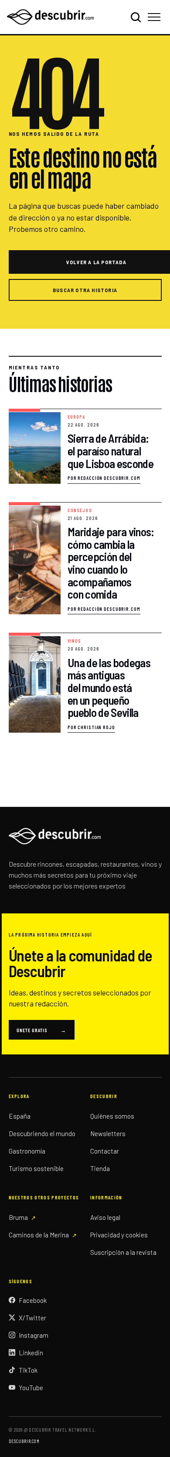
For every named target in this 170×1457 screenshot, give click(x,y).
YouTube (31, 1388)
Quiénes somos (112, 1116)
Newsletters (108, 1133)
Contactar (104, 1151)
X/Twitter (32, 1318)
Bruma (18, 1217)
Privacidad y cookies (119, 1235)
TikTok (28, 1370)
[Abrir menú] (155, 17)
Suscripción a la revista (123, 1252)
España (20, 1116)
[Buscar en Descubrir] (135, 17)
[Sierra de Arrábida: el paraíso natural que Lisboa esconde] (85, 446)
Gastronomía (27, 1151)
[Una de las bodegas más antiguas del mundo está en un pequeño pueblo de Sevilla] (85, 683)
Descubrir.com (24, 1441)
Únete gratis (42, 1030)
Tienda (100, 1168)
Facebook (33, 1300)
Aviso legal (105, 1217)
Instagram (33, 1335)
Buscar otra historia (85, 290)
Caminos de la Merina (39, 1235)
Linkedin (31, 1353)
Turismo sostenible (36, 1168)
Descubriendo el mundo (42, 1133)
